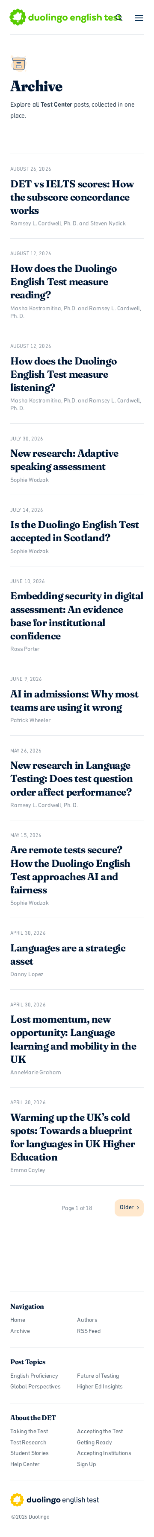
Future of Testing (98, 1376)
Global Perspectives (35, 1387)
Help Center (25, 1464)
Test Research (28, 1443)
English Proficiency (34, 1376)
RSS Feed (89, 1331)
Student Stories (29, 1453)
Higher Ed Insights (100, 1387)
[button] (139, 18)
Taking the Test (29, 1432)
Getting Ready (94, 1443)
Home (17, 1320)
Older (127, 1208)
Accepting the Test (100, 1432)
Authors (87, 1320)
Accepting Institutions (104, 1453)
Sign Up (86, 1464)
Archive (20, 1331)
